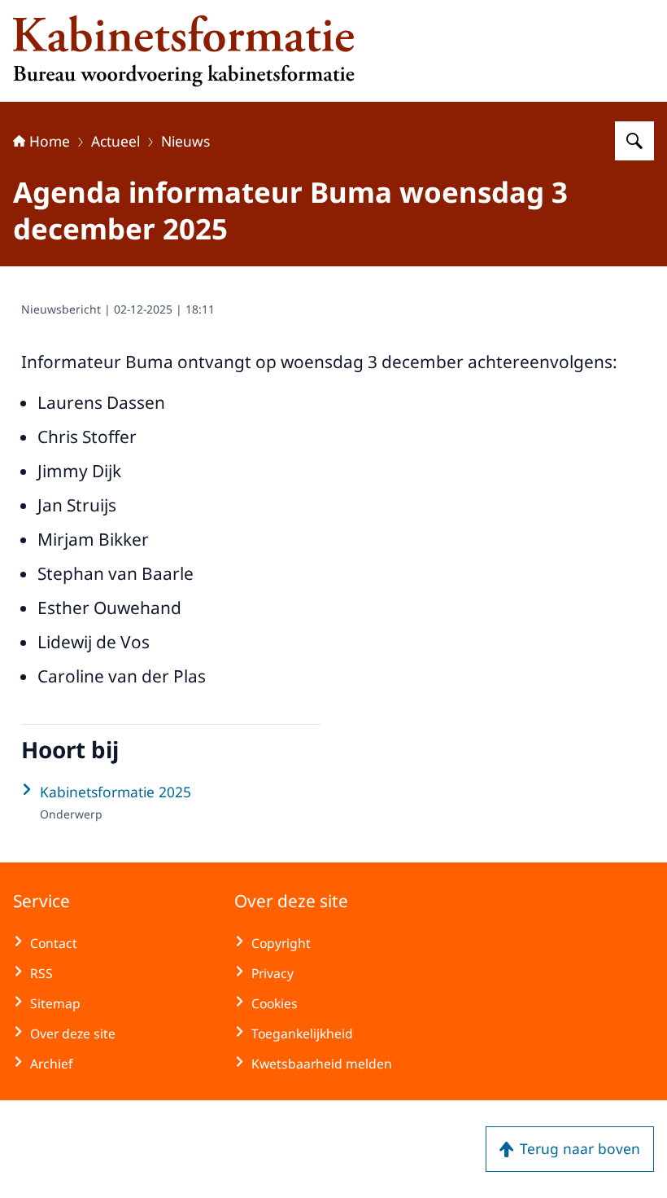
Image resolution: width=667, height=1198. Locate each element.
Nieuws (185, 141)
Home (49, 141)
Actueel (115, 141)
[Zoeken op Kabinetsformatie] (634, 140)
